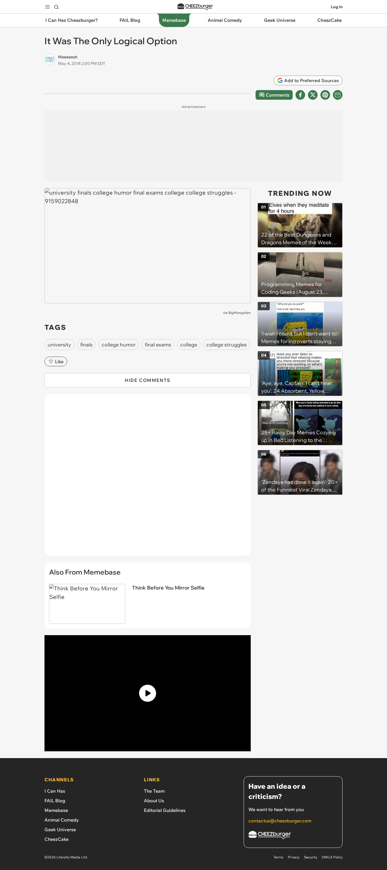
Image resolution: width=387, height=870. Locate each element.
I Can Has (54, 791)
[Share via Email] (338, 95)
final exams (158, 344)
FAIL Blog (54, 800)
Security (310, 857)
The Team (154, 791)
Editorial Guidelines (165, 810)
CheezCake (56, 839)
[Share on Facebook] (300, 95)
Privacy (293, 857)
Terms (278, 857)
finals (86, 344)
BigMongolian (239, 312)
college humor (119, 344)
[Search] (56, 7)
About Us (154, 800)
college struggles (226, 344)
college (188, 344)
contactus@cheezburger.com (279, 821)
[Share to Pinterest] (325, 95)
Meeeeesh (67, 56)
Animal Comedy (61, 820)
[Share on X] (313, 95)
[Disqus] (147, 478)
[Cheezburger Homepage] (195, 7)
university (59, 344)
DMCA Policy (332, 857)
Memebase (56, 810)
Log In (337, 6)
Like (59, 361)
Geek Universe (60, 829)
